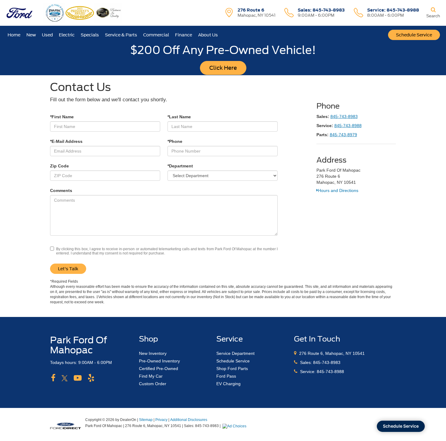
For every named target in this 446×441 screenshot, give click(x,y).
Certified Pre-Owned (158, 368)
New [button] (31, 34)
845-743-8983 (344, 116)
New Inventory (153, 353)
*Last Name (179, 116)
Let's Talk (68, 268)
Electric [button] (67, 34)
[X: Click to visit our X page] (64, 378)
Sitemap (146, 420)
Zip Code (59, 165)
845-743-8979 (343, 134)
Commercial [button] (156, 34)
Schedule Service (414, 34)
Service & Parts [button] (121, 34)
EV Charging (228, 383)
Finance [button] (183, 34)
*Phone (174, 141)
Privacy (161, 420)
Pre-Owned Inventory (159, 361)
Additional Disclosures (188, 420)
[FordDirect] (65, 425)
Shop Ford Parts (232, 368)
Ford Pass (226, 376)
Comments (61, 190)
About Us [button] (208, 34)
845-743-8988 (348, 125)
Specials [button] (90, 34)
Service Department (235, 353)
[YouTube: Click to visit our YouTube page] (77, 378)
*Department (180, 165)
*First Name (62, 116)
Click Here (223, 68)
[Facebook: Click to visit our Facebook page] (53, 378)
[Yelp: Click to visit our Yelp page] (91, 378)
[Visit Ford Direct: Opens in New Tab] (235, 426)
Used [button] (47, 34)
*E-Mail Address (66, 141)
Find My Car (151, 376)
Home (14, 34)
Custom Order (152, 383)
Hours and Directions (338, 190)
